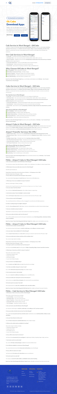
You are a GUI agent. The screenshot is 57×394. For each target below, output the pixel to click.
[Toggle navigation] (7, 2)
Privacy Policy (31, 374)
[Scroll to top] (54, 391)
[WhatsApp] (19, 386)
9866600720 (41, 381)
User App (17, 35)
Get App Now (47, 2)
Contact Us (24, 375)
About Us (23, 373)
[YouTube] (13, 386)
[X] (16, 386)
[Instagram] (10, 386)
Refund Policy (31, 376)
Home (23, 371)
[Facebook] (8, 386)
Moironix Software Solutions (45, 391)
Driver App (24, 35)
